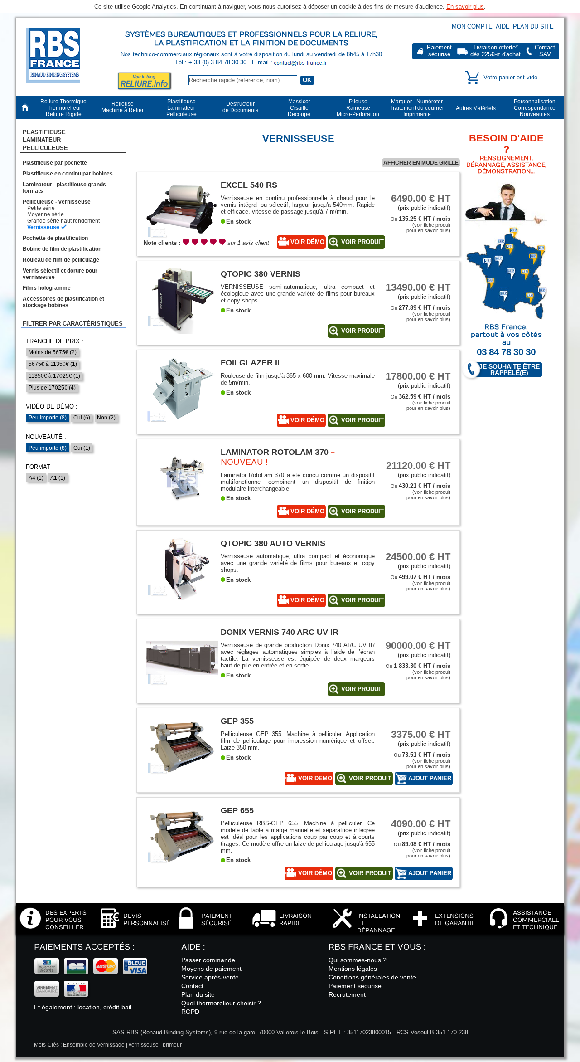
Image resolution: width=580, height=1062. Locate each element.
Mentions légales (353, 968)
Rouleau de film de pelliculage (61, 260)
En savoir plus (465, 6)
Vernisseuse (43, 227)
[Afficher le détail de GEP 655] (182, 868)
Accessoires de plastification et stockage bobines (63, 302)
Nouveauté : (46, 437)
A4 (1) (36, 478)
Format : (40, 466)
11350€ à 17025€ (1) (54, 376)
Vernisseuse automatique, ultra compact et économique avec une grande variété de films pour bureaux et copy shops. (298, 563)
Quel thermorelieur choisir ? (221, 1003)
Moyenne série (45, 214)
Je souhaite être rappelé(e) (509, 369)
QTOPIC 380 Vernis (260, 273)
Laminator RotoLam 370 (275, 452)
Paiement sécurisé (355, 985)
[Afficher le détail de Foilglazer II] (182, 420)
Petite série (41, 208)
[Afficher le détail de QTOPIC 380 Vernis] (182, 331)
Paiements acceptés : (84, 947)
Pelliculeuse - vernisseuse (57, 202)
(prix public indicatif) (420, 202)
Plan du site (533, 26)
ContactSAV (545, 51)
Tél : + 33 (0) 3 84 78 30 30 (211, 62)
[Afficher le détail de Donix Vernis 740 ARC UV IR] (182, 690)
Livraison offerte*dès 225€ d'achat (495, 51)
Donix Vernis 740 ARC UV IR (279, 632)
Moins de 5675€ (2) (53, 352)
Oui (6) (81, 417)
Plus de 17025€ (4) (52, 388)
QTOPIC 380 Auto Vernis (273, 543)
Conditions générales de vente (372, 977)
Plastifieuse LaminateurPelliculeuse (45, 140)
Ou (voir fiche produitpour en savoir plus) (420, 224)
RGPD (190, 1011)
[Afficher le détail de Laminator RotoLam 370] (182, 510)
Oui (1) (81, 448)
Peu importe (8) (48, 417)
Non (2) (106, 417)
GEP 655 (237, 810)
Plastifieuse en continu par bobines (68, 174)
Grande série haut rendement (63, 221)
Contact (192, 985)
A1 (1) (57, 478)
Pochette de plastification (55, 238)
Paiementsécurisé (439, 51)
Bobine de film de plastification (62, 249)
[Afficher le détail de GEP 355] (182, 778)
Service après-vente (210, 977)
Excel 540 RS (249, 185)
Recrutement (347, 994)
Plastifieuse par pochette (55, 163)
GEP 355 (237, 721)
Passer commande (208, 960)
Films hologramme (47, 288)
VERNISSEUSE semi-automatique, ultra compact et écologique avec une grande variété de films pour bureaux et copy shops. (298, 293)
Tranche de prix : (54, 341)
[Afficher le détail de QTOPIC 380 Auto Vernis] (182, 601)
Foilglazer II (250, 362)
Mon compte (472, 26)
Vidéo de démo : (51, 406)
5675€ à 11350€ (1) (53, 364)
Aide (503, 26)
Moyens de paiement (211, 968)
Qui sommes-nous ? (358, 960)
